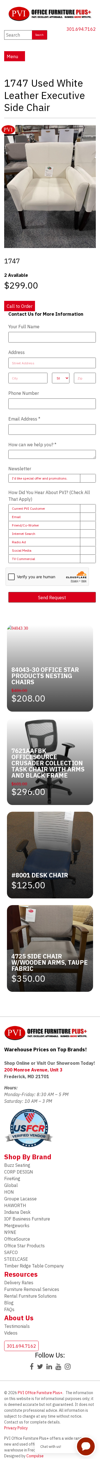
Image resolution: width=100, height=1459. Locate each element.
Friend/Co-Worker (25, 525)
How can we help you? (32, 444)
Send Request (52, 597)
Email (16, 517)
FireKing (12, 1178)
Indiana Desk (17, 1212)
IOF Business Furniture (27, 1219)
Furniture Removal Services (31, 1289)
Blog (9, 1302)
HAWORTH (15, 1205)
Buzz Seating (17, 1165)
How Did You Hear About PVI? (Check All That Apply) (49, 496)
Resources (21, 1274)
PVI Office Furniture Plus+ (40, 1392)
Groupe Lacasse (20, 1198)
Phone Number (23, 393)
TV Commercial (23, 559)
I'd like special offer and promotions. (40, 478)
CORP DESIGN (18, 1172)
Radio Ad (19, 542)
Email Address (24, 419)
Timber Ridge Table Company (34, 1266)
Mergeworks (16, 1225)
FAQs (9, 1309)
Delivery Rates (18, 1282)
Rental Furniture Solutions (30, 1296)
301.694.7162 (81, 29)
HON (9, 1192)
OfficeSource (17, 1239)
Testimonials (17, 1326)
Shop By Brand (27, 1156)
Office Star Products (24, 1245)
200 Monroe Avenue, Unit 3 (33, 1070)
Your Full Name (23, 326)
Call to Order (19, 306)
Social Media (21, 550)
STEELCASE (16, 1259)
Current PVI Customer (28, 508)
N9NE (10, 1232)
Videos (11, 1333)
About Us (18, 1317)
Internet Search (23, 534)
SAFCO (11, 1252)
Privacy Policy (16, 1427)
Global (11, 1185)
